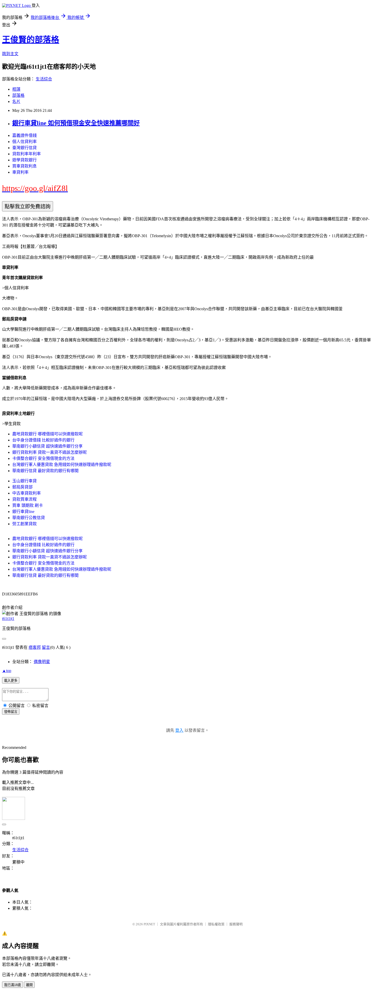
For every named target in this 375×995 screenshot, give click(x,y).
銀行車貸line (23, 511)
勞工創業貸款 (24, 524)
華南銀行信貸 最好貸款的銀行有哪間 (45, 471)
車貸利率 (20, 172)
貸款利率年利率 (26, 154)
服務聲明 (236, 924)
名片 (16, 101)
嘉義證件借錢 (24, 135)
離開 (29, 985)
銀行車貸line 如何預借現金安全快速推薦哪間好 (76, 123)
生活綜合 (44, 79)
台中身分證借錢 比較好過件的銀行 (43, 440)
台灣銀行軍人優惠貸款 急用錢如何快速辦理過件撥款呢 (61, 464)
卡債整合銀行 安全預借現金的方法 (43, 458)
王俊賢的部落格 (30, 39)
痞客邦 (35, 647)
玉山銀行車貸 (24, 481)
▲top (6, 670)
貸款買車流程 (24, 499)
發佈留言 (10, 712)
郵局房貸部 (22, 487)
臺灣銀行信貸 (24, 148)
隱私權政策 (216, 924)
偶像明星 (42, 662)
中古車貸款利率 (26, 493)
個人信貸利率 (24, 141)
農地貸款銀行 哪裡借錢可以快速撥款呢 (47, 434)
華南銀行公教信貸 (28, 518)
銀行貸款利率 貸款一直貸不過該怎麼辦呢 (49, 452)
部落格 (18, 95)
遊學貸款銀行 (24, 160)
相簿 (16, 89)
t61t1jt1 (8, 618)
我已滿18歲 (12, 985)
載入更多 (10, 680)
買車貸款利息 (24, 166)
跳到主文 (10, 54)
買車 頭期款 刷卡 (27, 505)
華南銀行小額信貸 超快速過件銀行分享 (47, 446)
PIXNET (149, 924)
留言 (46, 647)
